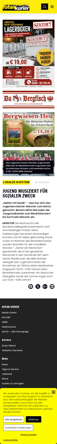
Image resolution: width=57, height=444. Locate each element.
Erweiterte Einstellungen (18, 427)
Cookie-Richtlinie (10, 440)
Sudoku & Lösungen (13, 383)
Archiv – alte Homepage (15, 331)
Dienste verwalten (29, 434)
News (5, 364)
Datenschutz (9, 326)
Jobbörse (7, 374)
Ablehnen (33, 419)
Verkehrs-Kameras (12, 350)
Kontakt (6, 317)
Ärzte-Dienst (9, 345)
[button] (53, 392)
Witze (5, 378)
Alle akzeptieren (13, 419)
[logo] (16, 6)
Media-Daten (9, 312)
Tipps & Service (10, 369)
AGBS (5, 322)
